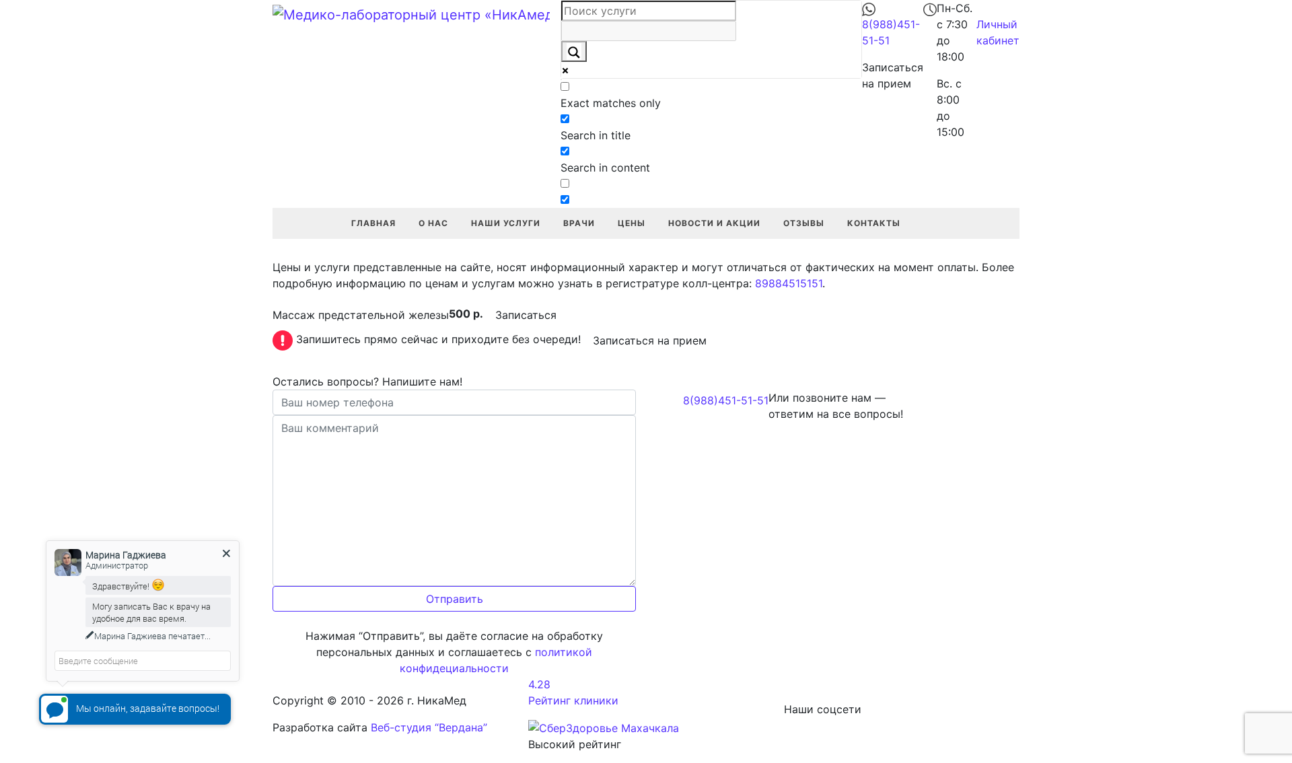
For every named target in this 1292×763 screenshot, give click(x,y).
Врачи (579, 223)
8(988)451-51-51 (725, 400)
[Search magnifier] (574, 51)
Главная (373, 223)
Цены (631, 223)
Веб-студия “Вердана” (429, 727)
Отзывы (803, 223)
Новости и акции (714, 223)
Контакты (873, 223)
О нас (433, 223)
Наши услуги (505, 223)
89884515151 (788, 283)
